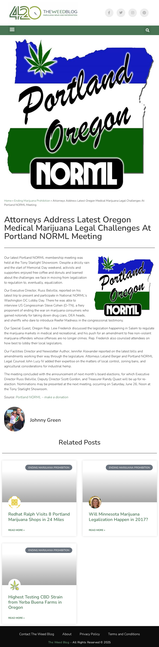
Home (8, 201)
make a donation (56, 397)
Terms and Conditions (124, 634)
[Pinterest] (144, 13)
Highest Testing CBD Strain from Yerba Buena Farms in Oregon (35, 602)
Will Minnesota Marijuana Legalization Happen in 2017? (118, 516)
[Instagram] (132, 13)
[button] (12, 29)
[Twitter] (121, 13)
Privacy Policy (90, 634)
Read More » (16, 530)
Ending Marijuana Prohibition (32, 201)
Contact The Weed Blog (36, 634)
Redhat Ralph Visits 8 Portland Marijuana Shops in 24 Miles (39, 516)
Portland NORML (28, 397)
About (66, 634)
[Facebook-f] (109, 13)
